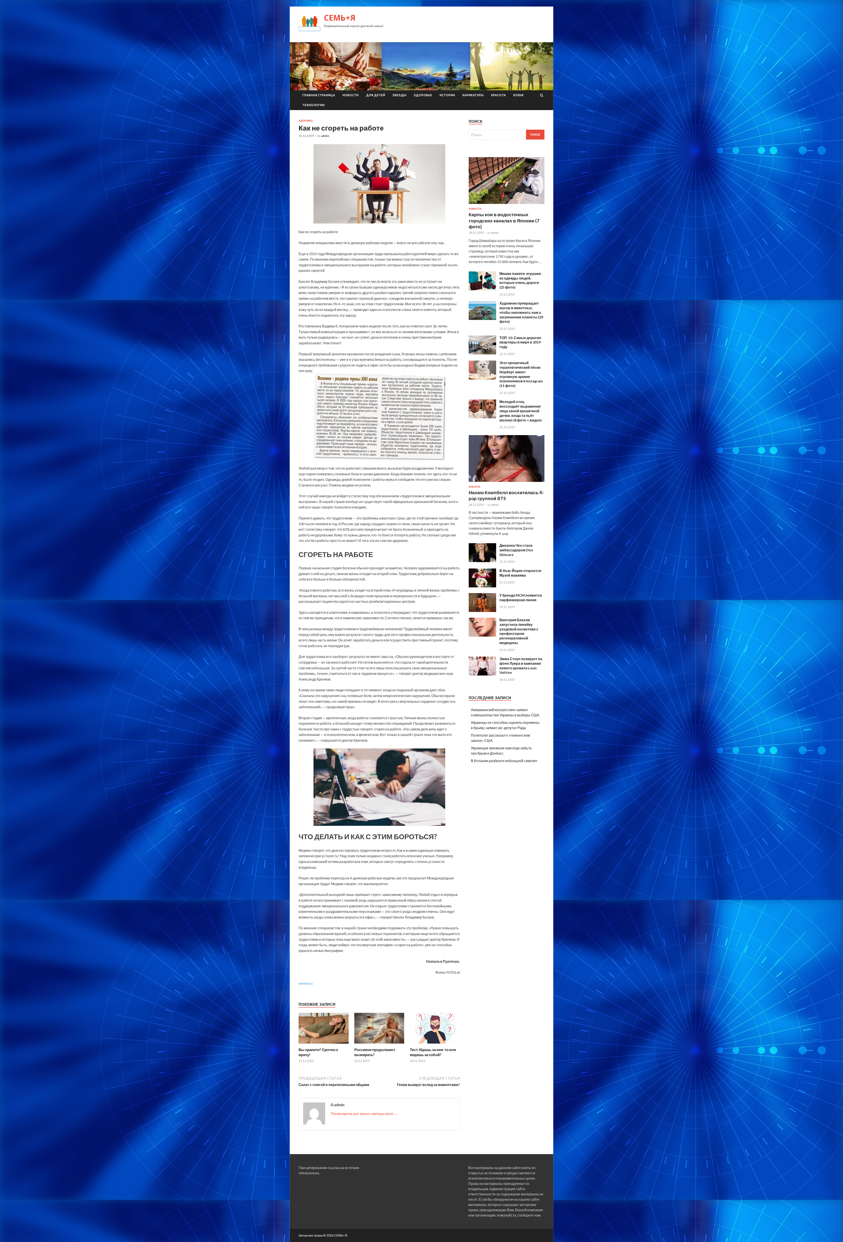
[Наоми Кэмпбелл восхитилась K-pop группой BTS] (506, 483)
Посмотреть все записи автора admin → (364, 1113)
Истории (447, 95)
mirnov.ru (306, 983)
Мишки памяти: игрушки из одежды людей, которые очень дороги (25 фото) (520, 280)
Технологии (313, 105)
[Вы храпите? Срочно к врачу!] (324, 1044)
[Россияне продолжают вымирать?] (379, 1044)
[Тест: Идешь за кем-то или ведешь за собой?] (435, 1044)
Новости (350, 95)
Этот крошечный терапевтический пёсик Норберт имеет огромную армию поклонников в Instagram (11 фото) (521, 374)
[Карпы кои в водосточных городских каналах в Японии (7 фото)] (506, 205)
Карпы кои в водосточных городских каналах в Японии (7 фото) (504, 220)
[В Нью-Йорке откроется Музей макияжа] (482, 586)
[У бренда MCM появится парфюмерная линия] (482, 610)
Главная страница (318, 95)
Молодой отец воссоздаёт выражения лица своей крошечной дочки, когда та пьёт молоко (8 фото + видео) (520, 410)
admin (325, 136)
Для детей (375, 95)
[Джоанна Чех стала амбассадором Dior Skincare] (482, 561)
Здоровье (423, 95)
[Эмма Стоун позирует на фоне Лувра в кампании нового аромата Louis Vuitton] (482, 674)
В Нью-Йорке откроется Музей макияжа (520, 572)
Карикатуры (473, 95)
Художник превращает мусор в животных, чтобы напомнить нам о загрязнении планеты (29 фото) (521, 312)
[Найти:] (506, 135)
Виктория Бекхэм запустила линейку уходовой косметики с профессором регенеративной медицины (518, 631)
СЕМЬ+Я (339, 17)
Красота (498, 95)
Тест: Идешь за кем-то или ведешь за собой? (433, 1052)
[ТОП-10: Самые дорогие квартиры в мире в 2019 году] (482, 353)
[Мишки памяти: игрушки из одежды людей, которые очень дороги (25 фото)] (482, 289)
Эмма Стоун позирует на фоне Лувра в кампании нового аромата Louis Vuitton (520, 665)
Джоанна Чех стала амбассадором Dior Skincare (516, 550)
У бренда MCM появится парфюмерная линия (520, 597)
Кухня (518, 95)
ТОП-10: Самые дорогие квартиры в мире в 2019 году (520, 342)
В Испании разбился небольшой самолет (504, 761)
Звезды (399, 95)
